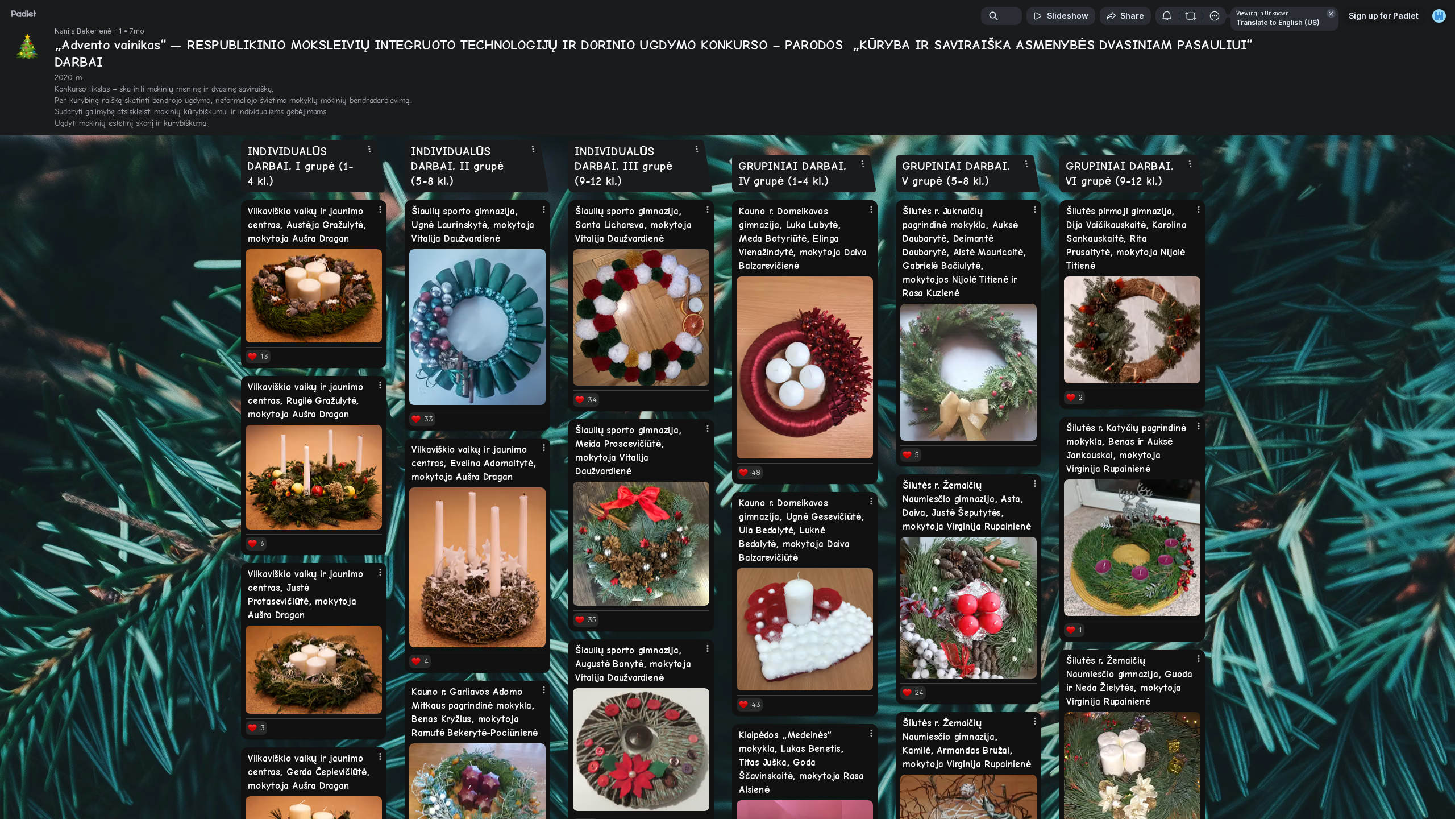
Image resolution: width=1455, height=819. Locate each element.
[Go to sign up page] (1439, 16)
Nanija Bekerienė (83, 31)
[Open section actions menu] (369, 149)
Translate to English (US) (1278, 22)
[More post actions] (380, 209)
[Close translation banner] (1331, 13)
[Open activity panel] (1166, 16)
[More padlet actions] (1214, 16)
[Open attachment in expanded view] (314, 295)
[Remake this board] (1190, 16)
